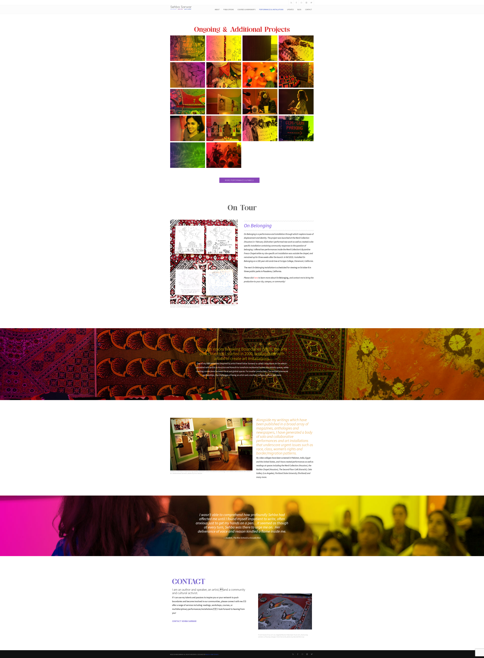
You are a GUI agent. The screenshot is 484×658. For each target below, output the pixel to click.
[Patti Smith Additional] (260, 101)
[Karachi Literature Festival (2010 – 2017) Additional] (223, 128)
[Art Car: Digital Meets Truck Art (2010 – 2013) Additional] (187, 101)
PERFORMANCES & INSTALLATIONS (271, 9)
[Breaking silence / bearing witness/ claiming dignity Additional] (260, 128)
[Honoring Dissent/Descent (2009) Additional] (223, 101)
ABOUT (217, 9)
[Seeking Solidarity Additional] (187, 155)
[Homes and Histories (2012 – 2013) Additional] (223, 75)
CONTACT (308, 9)
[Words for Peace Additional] (223, 155)
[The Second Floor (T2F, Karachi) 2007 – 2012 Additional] (187, 128)
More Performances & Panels (239, 180)
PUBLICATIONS (228, 9)
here (256, 277)
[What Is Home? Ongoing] (296, 48)
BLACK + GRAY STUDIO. (212, 654)
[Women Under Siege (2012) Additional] (260, 75)
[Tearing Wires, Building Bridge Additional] (260, 48)
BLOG (299, 9)
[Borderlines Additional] (187, 75)
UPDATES (290, 9)
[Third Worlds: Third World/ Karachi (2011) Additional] (296, 75)
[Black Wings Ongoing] (187, 48)
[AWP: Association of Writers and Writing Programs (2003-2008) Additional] (296, 101)
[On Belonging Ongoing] (223, 48)
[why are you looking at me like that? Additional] (296, 128)
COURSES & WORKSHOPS (246, 9)
